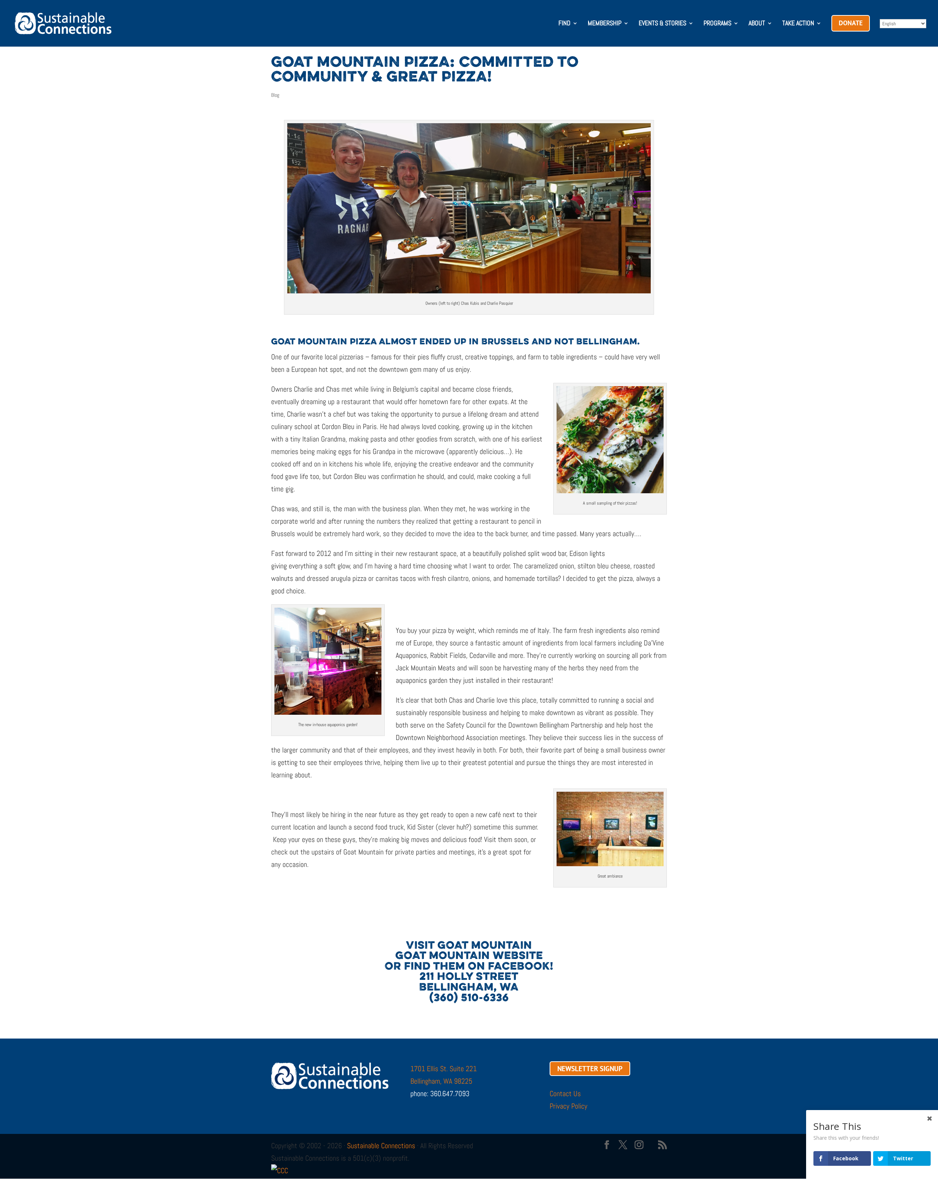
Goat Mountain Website (469, 956)
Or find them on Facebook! (469, 967)
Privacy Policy (568, 1106)
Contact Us (565, 1093)
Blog (275, 95)
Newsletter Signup (590, 1068)
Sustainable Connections (381, 1145)
